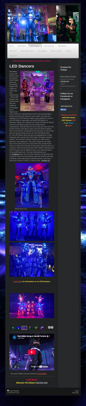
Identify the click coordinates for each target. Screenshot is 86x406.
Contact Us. (45, 160)
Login (77, 391)
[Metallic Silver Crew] (32, 185)
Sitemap (16, 391)
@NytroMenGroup (66, 106)
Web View (75, 392)
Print (11, 391)
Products (15, 154)
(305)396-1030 (41, 382)
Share (64, 109)
